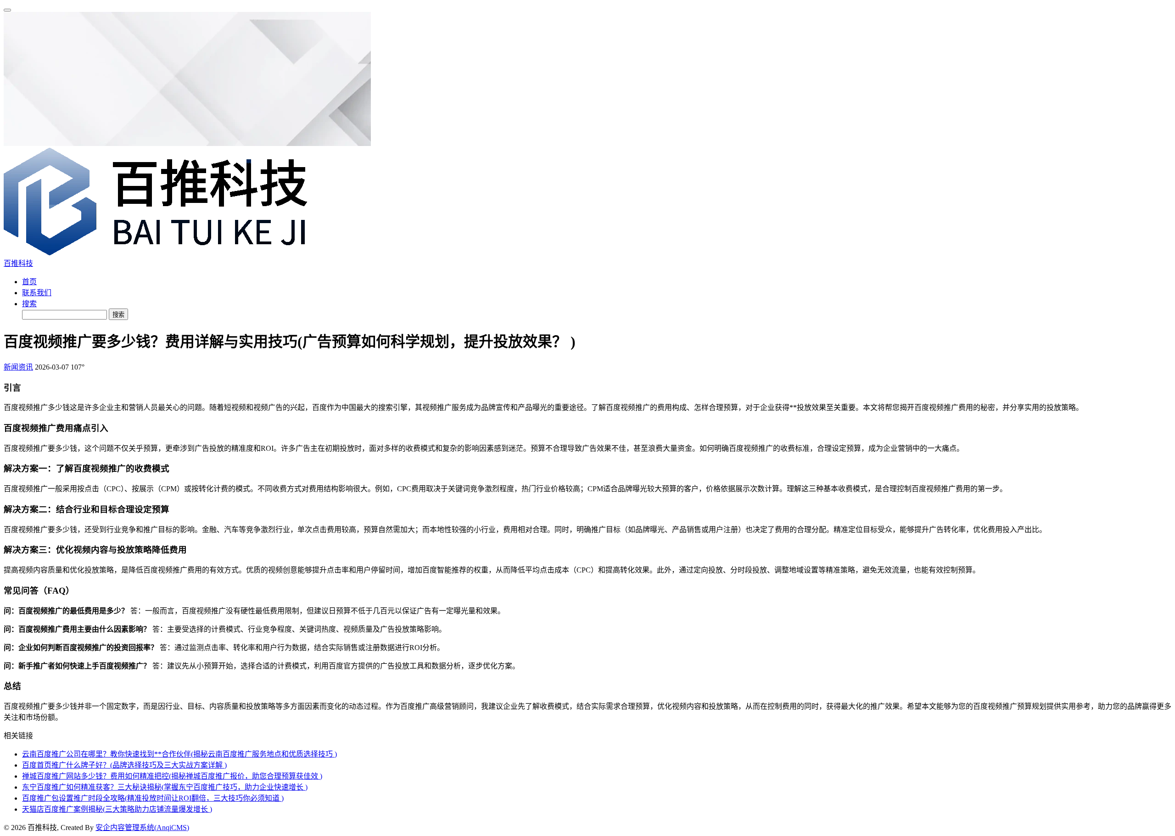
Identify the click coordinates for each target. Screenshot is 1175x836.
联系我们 (36, 293)
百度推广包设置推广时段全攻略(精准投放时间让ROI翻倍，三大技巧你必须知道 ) (153, 798)
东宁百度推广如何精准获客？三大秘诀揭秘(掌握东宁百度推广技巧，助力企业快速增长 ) (165, 787)
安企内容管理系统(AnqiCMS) (142, 827)
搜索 (29, 304)
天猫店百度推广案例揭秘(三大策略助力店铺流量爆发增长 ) (117, 809)
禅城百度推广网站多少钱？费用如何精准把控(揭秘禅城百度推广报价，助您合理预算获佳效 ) (172, 776)
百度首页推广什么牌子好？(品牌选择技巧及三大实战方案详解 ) (124, 765)
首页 (29, 282)
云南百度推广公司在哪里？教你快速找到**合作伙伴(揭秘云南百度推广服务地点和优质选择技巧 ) (179, 754)
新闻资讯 (18, 367)
